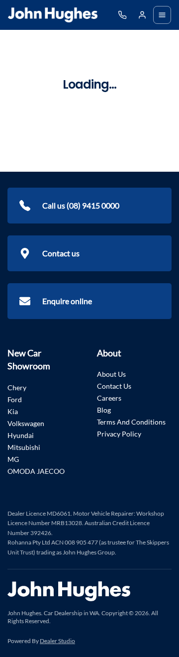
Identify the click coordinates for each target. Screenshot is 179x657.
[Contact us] (142, 15)
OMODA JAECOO (36, 471)
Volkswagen (25, 423)
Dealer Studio (57, 641)
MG (13, 459)
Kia (12, 411)
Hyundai (20, 435)
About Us (111, 374)
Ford (14, 399)
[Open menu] (162, 15)
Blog (104, 410)
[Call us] (122, 15)
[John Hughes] (52, 14)
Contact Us (114, 386)
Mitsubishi (23, 447)
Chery (16, 387)
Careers (109, 398)
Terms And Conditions (131, 422)
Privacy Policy (119, 434)
